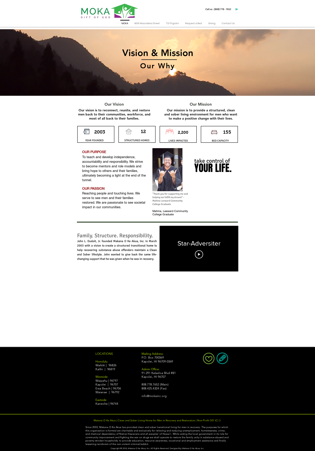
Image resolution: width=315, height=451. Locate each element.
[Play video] (199, 254)
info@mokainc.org (154, 396)
